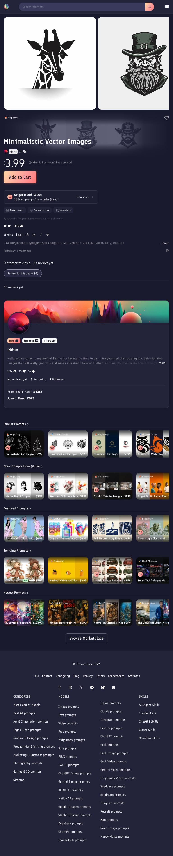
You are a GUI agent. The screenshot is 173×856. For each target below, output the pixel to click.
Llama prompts (110, 703)
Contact (47, 676)
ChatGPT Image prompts (74, 773)
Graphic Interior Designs (108, 496)
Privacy (88, 676)
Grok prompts (109, 745)
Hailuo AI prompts (70, 798)
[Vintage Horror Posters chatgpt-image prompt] (68, 612)
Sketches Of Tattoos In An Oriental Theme (65, 496)
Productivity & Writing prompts (34, 746)
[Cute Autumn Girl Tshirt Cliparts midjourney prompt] (24, 570)
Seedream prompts (113, 795)
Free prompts (67, 732)
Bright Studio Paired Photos (153, 496)
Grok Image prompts (114, 753)
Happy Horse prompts (114, 836)
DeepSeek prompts (70, 823)
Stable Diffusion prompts (74, 815)
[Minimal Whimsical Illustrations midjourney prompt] (68, 570)
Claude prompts (110, 711)
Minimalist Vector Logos (63, 454)
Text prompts (67, 715)
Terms (100, 676)
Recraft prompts (111, 811)
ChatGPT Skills (148, 721)
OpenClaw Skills (149, 738)
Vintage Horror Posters (63, 622)
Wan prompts (109, 820)
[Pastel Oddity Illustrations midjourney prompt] (24, 528)
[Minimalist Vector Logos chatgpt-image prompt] (68, 444)
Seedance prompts (112, 786)
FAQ (36, 676)
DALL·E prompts (68, 765)
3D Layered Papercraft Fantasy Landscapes (20, 622)
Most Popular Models (26, 705)
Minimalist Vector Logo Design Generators (153, 454)
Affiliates (134, 676)
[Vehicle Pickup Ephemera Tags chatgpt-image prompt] (112, 570)
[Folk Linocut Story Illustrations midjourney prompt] (112, 528)
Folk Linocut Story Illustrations (109, 538)
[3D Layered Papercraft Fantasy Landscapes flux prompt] (24, 612)
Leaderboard (116, 676)
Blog (76, 676)
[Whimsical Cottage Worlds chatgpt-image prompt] (112, 612)
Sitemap (18, 780)
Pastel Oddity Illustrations (20, 538)
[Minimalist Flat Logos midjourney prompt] (112, 444)
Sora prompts (67, 748)
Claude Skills (147, 713)
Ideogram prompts (112, 720)
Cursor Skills (147, 730)
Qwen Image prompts (114, 828)
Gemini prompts (111, 728)
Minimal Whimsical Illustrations (65, 580)
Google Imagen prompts (74, 807)
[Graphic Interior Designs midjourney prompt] (112, 486)
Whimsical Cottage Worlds (108, 622)
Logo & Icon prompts (27, 730)
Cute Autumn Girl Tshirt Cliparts (14, 580)
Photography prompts (27, 763)
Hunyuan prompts (112, 803)
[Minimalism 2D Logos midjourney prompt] (24, 486)
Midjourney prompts (71, 740)
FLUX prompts (67, 757)
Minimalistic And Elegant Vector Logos (20, 454)
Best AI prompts (24, 713)
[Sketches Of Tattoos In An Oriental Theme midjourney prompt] (68, 486)
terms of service (55, 218)
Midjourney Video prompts (117, 778)
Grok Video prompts (113, 761)
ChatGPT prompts (70, 832)
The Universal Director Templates (153, 622)
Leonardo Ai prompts (72, 840)
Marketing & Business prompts (33, 755)
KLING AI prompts (70, 790)
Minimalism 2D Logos (17, 496)
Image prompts (68, 707)
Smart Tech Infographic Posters (153, 580)
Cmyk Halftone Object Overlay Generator (65, 538)
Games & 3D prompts (27, 772)
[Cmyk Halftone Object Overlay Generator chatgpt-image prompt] (68, 528)
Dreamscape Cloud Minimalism (153, 538)
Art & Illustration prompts (30, 721)
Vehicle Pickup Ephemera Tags (109, 580)
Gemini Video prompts (115, 770)
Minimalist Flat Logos (106, 454)
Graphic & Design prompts (30, 738)
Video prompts (68, 723)
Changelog (63, 676)
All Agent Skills (149, 705)
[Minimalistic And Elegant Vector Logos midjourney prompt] (24, 444)
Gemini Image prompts (74, 782)
